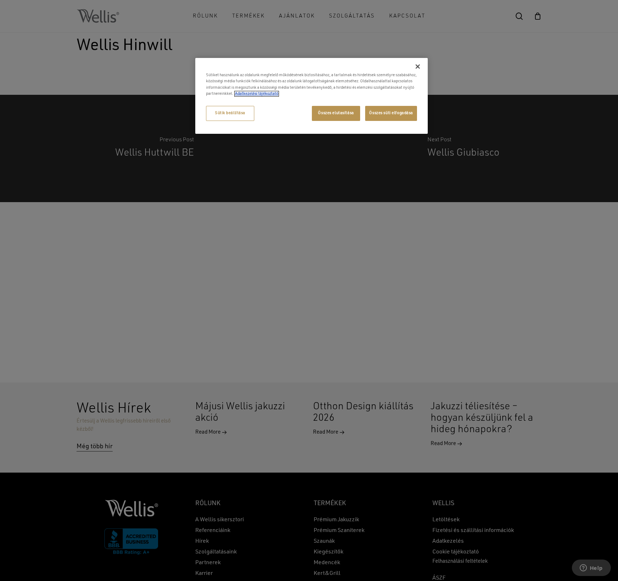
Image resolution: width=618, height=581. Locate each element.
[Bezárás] (418, 66)
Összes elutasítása (336, 113)
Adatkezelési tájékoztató (256, 94)
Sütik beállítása (230, 113)
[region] (311, 95)
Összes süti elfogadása (391, 113)
